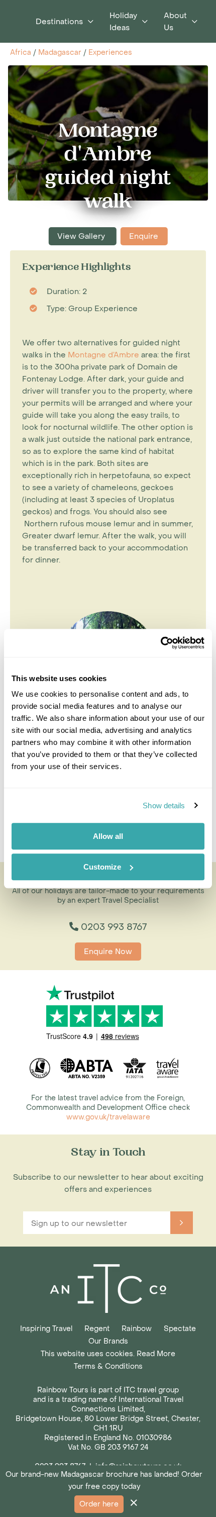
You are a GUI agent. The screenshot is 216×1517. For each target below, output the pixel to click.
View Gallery (82, 236)
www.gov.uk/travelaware (108, 1117)
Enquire (143, 236)
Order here (99, 1504)
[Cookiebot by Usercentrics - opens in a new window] (160, 642)
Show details (164, 805)
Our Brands (108, 1341)
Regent (97, 1329)
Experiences (110, 52)
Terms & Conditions (108, 1366)
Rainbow (137, 1329)
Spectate (180, 1329)
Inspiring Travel (46, 1329)
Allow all (108, 836)
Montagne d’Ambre (103, 355)
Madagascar (59, 52)
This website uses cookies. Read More (108, 1354)
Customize (102, 867)
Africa (20, 52)
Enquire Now (108, 951)
